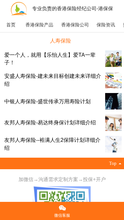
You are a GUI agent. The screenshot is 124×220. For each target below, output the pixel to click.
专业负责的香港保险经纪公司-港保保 (72, 8)
